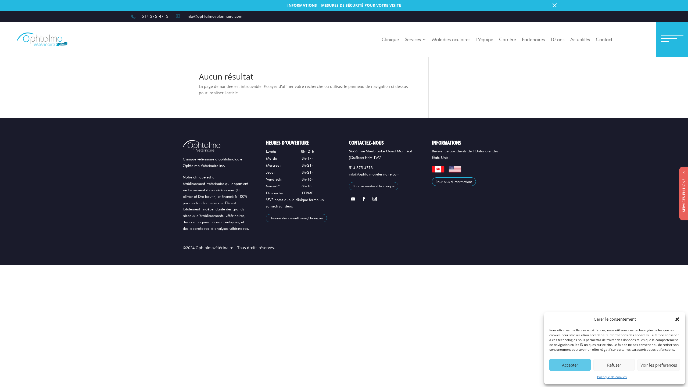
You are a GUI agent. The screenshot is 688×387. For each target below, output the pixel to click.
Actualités (580, 39)
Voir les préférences (658, 365)
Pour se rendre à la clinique (374, 186)
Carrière (507, 39)
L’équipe (484, 39)
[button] (677, 319)
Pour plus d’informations (454, 182)
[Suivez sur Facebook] (364, 199)
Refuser (614, 365)
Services (413, 39)
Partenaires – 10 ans (543, 39)
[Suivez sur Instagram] (374, 199)
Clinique (390, 39)
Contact (604, 39)
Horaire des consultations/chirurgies (296, 218)
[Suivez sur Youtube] (353, 199)
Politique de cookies (612, 377)
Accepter (570, 365)
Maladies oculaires (451, 39)
